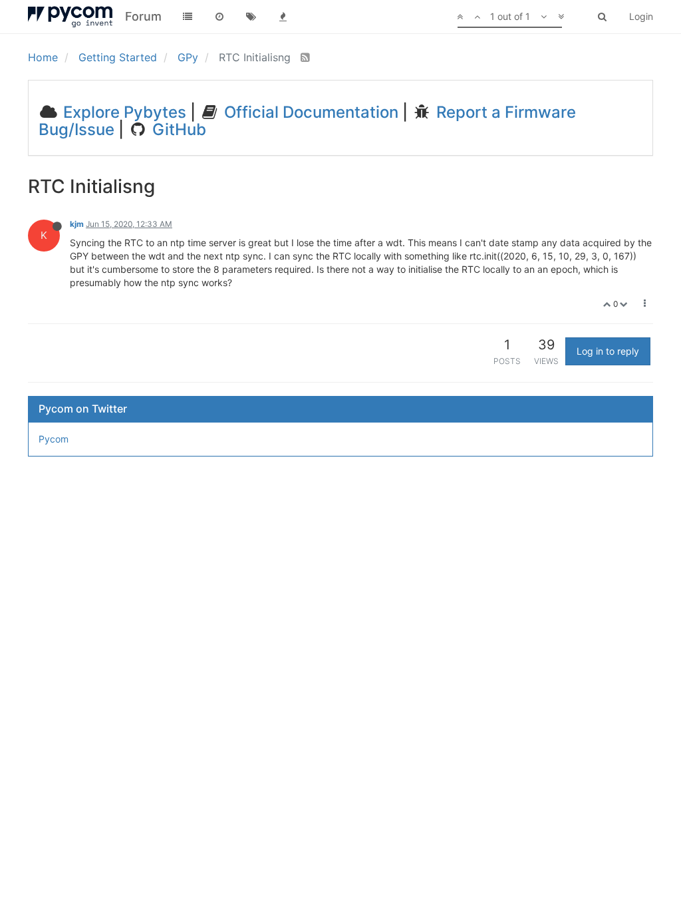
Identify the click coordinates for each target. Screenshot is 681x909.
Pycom (53, 439)
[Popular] (283, 16)
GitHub (177, 129)
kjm (77, 224)
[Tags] (251, 16)
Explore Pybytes (122, 112)
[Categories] (188, 16)
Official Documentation (309, 112)
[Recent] (219, 16)
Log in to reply (608, 351)
